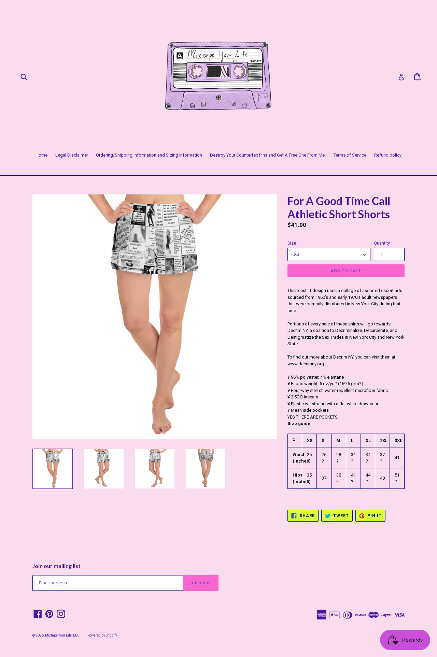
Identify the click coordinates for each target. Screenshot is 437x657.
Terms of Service (350, 155)
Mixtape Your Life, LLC (62, 635)
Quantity (382, 243)
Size (291, 243)
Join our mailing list (56, 566)
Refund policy (387, 155)
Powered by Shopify (102, 635)
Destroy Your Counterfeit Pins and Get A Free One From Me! (268, 155)
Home (41, 155)
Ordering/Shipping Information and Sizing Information (149, 155)
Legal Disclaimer (71, 155)
